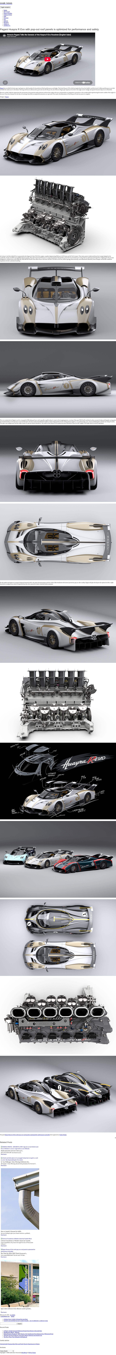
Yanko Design (63, 1135)
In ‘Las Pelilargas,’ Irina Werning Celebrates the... (15, 1162)
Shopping (6, 22)
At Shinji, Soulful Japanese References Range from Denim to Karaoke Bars (23, 1331)
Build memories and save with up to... (12, 1151)
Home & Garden (8, 13)
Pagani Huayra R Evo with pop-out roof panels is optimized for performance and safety (27, 1135)
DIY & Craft (7, 12)
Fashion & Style (8, 15)
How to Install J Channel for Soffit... (11, 1231)
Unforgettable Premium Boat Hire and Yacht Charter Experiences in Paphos (20, 1344)
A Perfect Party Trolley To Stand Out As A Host (16, 1319)
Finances (6, 18)
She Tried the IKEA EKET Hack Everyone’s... (14, 1253)
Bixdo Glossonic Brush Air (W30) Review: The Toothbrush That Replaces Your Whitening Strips (28, 1334)
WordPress (24, 1352)
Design (5, 10)
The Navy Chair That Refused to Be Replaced (15, 1337)
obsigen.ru (6, 24)
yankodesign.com (5, 1316)
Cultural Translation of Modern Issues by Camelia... (16, 1241)
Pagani (2, 88)
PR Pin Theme (32, 1352)
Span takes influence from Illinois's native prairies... (16, 1309)
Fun (5, 19)
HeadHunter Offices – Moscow (11, 1332)
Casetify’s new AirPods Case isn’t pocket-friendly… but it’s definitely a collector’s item (26, 1321)
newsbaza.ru (7, 25)
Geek (5, 16)
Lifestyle (6, 21)
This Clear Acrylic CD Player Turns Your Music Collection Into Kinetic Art (23, 1335)
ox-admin (12, 1315)
